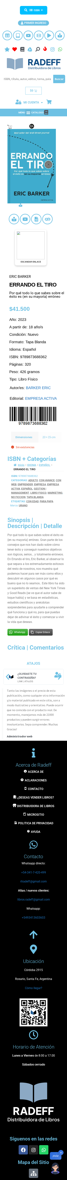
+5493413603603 (33, 917)
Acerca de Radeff (34, 765)
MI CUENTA (31, 102)
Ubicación (33, 961)
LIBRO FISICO (38, 492)
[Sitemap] (33, 1173)
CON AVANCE (47, 480)
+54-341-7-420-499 (33, 872)
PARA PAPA (46, 501)
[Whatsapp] (43, 1149)
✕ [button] (61, 1152)
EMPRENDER (25, 484)
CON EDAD (32, 501)
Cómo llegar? (33, 988)
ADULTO (33, 480)
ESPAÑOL (44, 464)
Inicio (21, 464)
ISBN (36, 10)
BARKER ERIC (38, 388)
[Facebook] (23, 1149)
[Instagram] (33, 1149)
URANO (23, 505)
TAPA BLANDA (35, 497)
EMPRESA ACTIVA (41, 398)
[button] (28, 112)
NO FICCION (18, 497)
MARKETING (55, 492)
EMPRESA (40, 484)
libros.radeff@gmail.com (33, 899)
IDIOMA (31, 464)
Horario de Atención (33, 1047)
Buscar (59, 79)
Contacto (33, 856)
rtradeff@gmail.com (33, 881)
